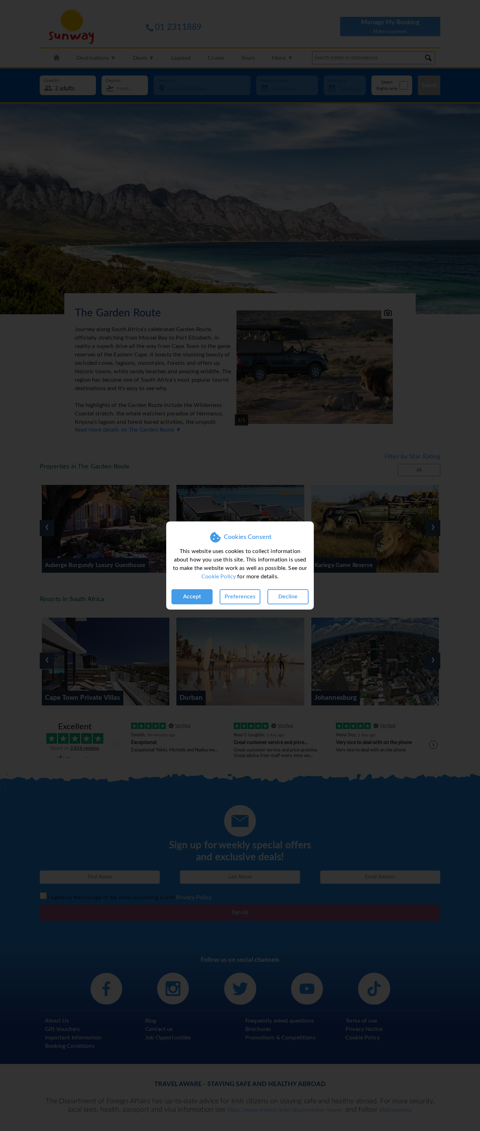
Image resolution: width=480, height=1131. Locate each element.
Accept (192, 596)
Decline (288, 596)
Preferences (240, 596)
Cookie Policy (218, 576)
